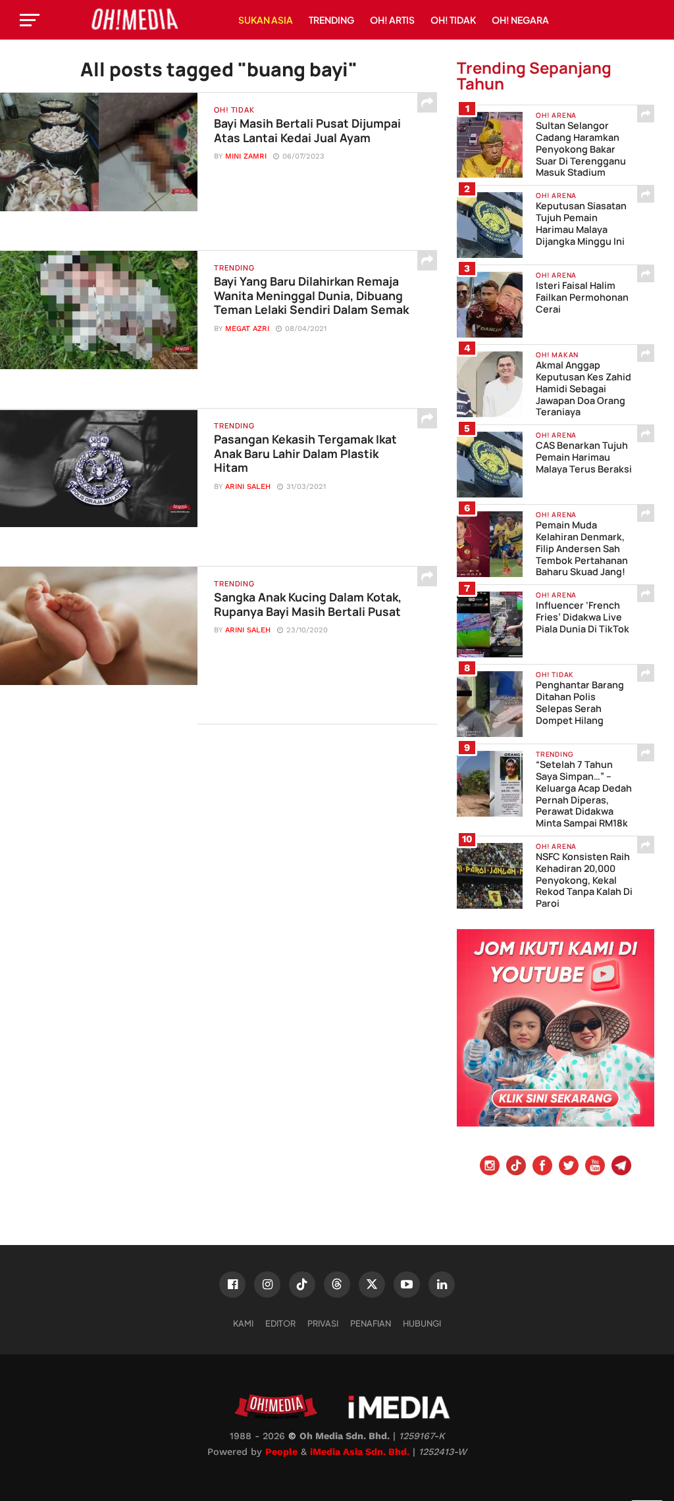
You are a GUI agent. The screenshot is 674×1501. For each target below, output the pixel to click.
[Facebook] (542, 1167)
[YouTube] (595, 1167)
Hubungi (422, 1323)
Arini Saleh (248, 486)
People (281, 1451)
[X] (372, 1284)
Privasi (322, 1323)
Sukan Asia (265, 20)
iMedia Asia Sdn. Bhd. (359, 1451)
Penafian (370, 1323)
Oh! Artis (392, 20)
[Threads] (337, 1284)
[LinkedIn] (441, 1284)
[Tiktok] (516, 1167)
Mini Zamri (246, 156)
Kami (243, 1323)
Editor (280, 1323)
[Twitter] (569, 1167)
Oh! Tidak (453, 20)
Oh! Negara (520, 20)
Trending (331, 20)
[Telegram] (621, 1167)
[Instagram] (490, 1167)
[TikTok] (302, 1284)
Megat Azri (247, 328)
